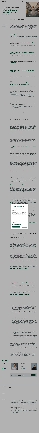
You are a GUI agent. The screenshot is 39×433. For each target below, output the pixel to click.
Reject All (18, 226)
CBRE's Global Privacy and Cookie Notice (17, 224)
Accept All (14, 226)
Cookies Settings (24, 226)
